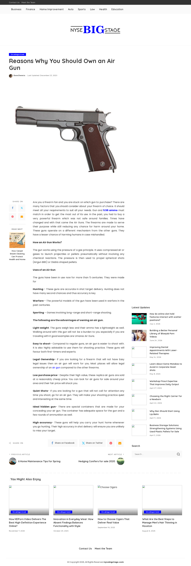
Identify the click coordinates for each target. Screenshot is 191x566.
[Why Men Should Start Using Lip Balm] (139, 414)
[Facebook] (12, 208)
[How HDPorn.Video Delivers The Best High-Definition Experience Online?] (29, 500)
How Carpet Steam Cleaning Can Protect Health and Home (17, 255)
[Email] (21, 216)
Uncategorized (17, 54)
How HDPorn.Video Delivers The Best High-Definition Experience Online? (27, 522)
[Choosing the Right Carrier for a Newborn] (139, 399)
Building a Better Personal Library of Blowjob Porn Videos (163, 333)
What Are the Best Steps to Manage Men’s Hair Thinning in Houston (159, 522)
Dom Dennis (19, 75)
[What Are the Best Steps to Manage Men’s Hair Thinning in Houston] (162, 500)
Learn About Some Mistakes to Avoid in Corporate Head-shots (166, 367)
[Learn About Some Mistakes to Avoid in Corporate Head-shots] (139, 368)
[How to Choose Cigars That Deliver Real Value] (118, 500)
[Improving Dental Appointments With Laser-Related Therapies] (139, 352)
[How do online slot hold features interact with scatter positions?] (139, 318)
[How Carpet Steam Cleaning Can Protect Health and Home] (17, 240)
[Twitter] (21, 208)
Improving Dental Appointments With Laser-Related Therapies (163, 350)
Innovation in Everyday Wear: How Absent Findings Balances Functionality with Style (73, 522)
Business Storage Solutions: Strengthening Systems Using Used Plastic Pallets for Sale (166, 428)
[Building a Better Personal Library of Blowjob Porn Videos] (139, 335)
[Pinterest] (12, 216)
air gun (56, 367)
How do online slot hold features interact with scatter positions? (165, 317)
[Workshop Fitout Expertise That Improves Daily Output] (139, 384)
